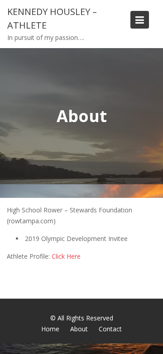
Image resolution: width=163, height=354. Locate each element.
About (79, 328)
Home (50, 328)
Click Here (66, 256)
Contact (110, 328)
